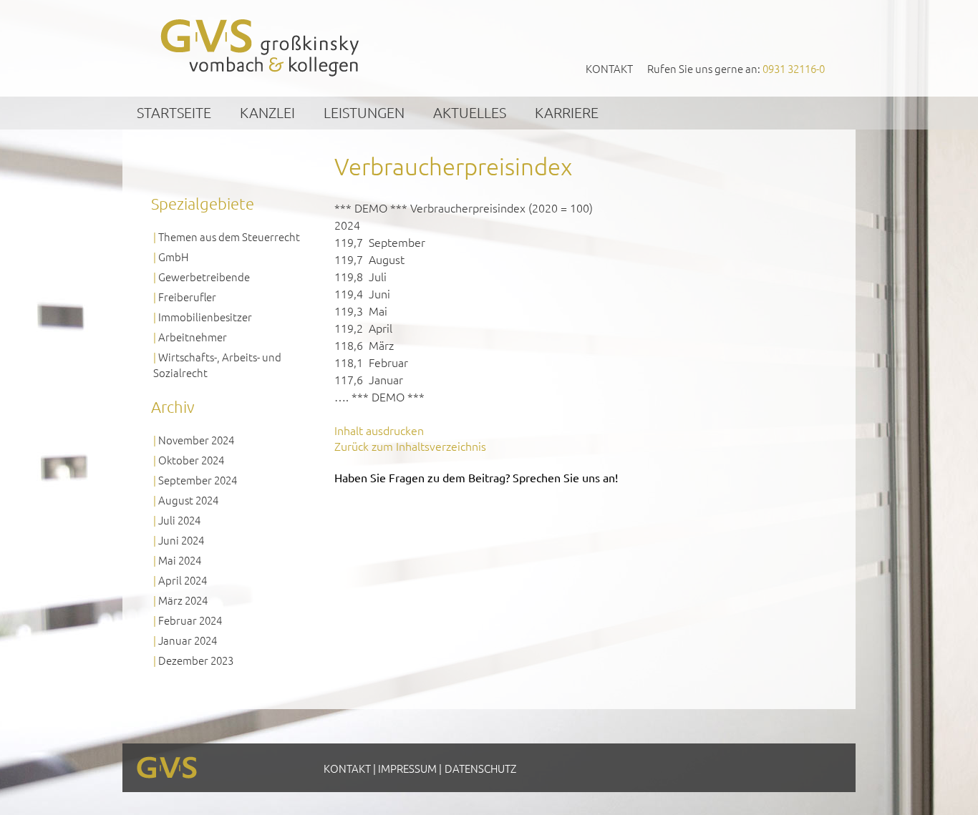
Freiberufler (187, 296)
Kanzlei (267, 112)
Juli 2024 (179, 519)
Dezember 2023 (195, 660)
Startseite (174, 112)
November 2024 (196, 439)
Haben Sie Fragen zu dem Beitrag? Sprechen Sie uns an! (476, 477)
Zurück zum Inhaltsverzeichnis (410, 446)
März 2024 (183, 599)
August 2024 (188, 499)
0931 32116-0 (793, 68)
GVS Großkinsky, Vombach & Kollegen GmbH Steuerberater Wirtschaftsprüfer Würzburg (260, 47)
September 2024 (197, 479)
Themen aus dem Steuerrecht (229, 236)
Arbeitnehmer (192, 336)
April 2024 (182, 579)
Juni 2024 (181, 539)
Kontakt (609, 68)
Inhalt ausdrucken (379, 430)
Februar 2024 (190, 620)
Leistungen (364, 112)
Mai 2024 (179, 559)
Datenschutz (480, 768)
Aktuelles (469, 112)
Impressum (407, 768)
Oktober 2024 (191, 459)
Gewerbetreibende (204, 276)
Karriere (567, 112)
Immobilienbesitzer (205, 316)
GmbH (173, 256)
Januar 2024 (187, 640)
